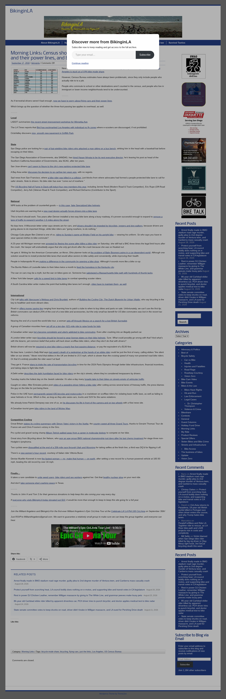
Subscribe (145, 54)
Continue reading (80, 63)
